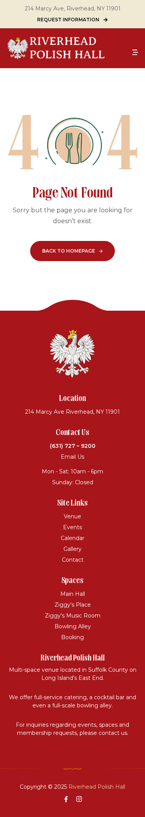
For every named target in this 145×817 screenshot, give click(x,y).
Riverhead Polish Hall (96, 786)
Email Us (72, 456)
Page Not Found (72, 193)
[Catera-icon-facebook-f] (66, 798)
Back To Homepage (68, 251)
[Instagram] (79, 798)
